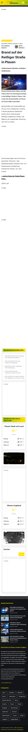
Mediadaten (20, 729)
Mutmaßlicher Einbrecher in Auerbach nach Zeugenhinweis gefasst (14, 356)
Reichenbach (14, 708)
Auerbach (11, 692)
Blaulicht (20, 692)
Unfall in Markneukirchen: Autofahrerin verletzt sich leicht (13, 372)
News (16, 700)
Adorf (3, 692)
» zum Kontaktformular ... (6, 682)
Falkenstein (12, 696)
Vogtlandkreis (14, 719)
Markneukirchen (6, 700)
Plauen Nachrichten (7, 40)
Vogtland (4, 719)
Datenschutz (4, 729)
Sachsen (14, 711)
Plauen (12, 704)
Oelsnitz (4, 704)
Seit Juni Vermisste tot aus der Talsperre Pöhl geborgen (12, 361)
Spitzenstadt (5, 715)
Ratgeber (4, 708)
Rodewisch (5, 711)
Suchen (7, 549)
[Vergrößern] (22, 454)
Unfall (21, 715)
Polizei (19, 704)
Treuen (15, 715)
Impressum (20, 727)
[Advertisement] (14, 24)
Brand (4, 696)
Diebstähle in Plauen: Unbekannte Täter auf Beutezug (13, 367)
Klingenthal (22, 696)
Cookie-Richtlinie (12, 729)
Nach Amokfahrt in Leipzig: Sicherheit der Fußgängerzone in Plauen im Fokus (14, 377)
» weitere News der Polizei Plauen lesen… (12, 177)
